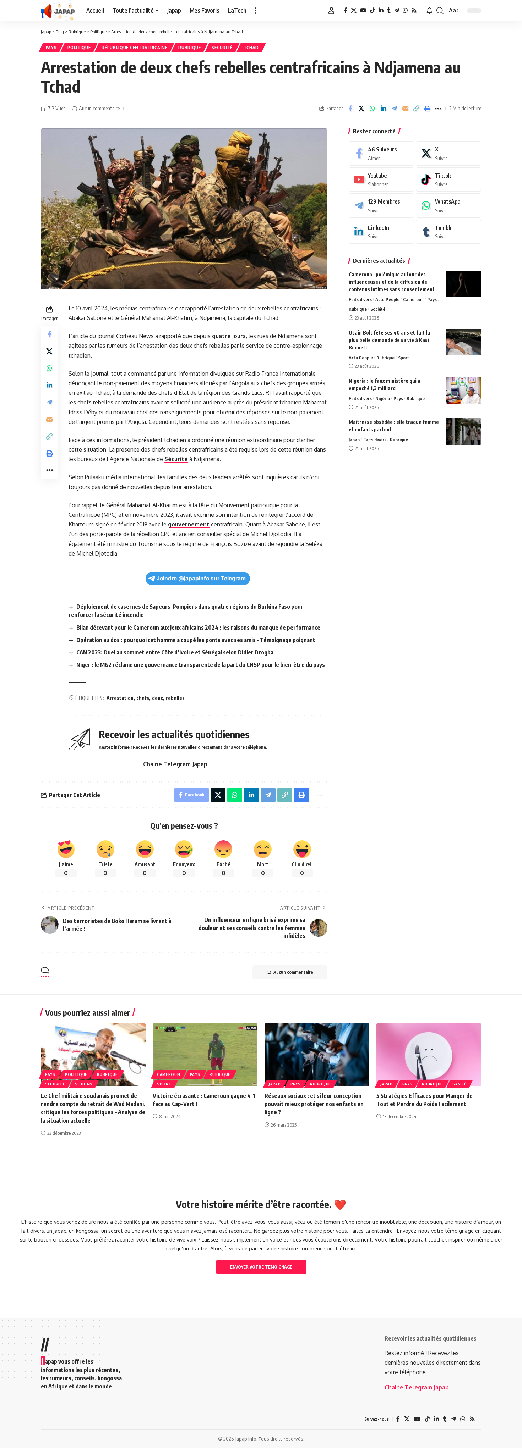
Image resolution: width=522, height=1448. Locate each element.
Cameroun (413, 299)
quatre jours (229, 335)
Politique (79, 47)
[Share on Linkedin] (383, 108)
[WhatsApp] (405, 10)
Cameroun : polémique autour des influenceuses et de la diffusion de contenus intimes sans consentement (392, 281)
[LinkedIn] (381, 10)
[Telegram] (396, 10)
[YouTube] (363, 10)
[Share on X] (361, 108)
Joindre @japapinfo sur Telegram (201, 578)
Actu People (387, 299)
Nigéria (382, 398)
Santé (459, 1084)
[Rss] (414, 10)
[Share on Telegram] (394, 108)
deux (157, 698)
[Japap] (58, 10)
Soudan (84, 1084)
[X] (353, 10)
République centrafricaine (135, 47)
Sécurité (222, 47)
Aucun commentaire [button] (293, 972)
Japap (354, 439)
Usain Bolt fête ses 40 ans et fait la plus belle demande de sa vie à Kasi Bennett (389, 340)
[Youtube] (381, 179)
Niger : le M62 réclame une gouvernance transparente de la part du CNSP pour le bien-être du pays (200, 664)
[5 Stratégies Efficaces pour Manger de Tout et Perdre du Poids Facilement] (428, 1054)
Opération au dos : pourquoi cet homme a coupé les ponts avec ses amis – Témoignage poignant (195, 639)
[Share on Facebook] (350, 108)
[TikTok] (372, 10)
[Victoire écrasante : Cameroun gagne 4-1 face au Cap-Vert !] (205, 1054)
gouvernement (189, 524)
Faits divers (360, 299)
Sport (403, 357)
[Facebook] (345, 10)
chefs (142, 698)
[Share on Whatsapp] (372, 108)
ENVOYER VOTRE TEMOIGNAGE (261, 1267)
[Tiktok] (448, 179)
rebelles (175, 698)
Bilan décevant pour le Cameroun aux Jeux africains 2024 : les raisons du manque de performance (198, 627)
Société (377, 309)
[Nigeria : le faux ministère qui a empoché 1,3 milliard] (463, 390)
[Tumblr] (388, 10)
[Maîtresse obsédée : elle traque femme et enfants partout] (463, 431)
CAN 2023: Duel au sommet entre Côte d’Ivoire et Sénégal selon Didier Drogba (174, 652)
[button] (256, 10)
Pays (51, 47)
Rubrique (189, 47)
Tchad (251, 47)
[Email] (405, 108)
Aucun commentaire (99, 108)
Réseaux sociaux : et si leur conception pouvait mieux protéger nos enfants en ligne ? (314, 1104)
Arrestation (120, 698)
